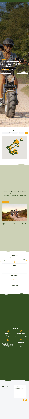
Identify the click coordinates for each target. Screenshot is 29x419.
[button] (27, 133)
